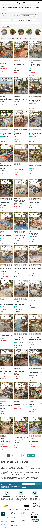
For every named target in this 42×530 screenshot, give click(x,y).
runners (9, 38)
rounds (5, 38)
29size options (31, 131)
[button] (3, 20)
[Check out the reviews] (35, 520)
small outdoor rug (31, 471)
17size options (2, 266)
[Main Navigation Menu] (1, 2)
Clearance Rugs (9, 7)
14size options (31, 401)
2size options (16, 62)
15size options (31, 200)
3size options (16, 301)
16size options (31, 62)
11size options (17, 131)
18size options (31, 299)
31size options (2, 200)
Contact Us (23, 512)
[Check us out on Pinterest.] (38, 514)
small (13, 38)
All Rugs (2, 5)
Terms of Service (32, 488)
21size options (17, 96)
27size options (2, 131)
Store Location (13, 517)
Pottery (18, 5)
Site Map (12, 518)
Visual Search (35, 5)
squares (17, 38)
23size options (17, 198)
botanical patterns (4, 469)
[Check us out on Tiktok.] (35, 514)
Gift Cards (3, 7)
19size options (2, 163)
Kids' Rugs (15, 7)
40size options (31, 231)
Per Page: (36, 14)
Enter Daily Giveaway (14, 524)
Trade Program (13, 522)
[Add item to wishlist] (12, 42)
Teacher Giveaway (14, 525)
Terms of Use (3, 517)
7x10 (21, 38)
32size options (17, 266)
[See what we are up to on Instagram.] (33, 514)
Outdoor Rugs (8, 5)
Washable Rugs (29, 5)
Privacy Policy (24, 487)
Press (22, 521)
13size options (17, 368)
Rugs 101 (22, 517)
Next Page (31, 455)
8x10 (30, 38)
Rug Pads (23, 5)
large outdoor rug (20, 472)
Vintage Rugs (21, 7)
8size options (2, 233)
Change (18, 15)
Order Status (23, 513)
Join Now (38, 484)
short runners (25, 38)
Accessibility (23, 520)
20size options (31, 98)
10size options (2, 96)
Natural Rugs (36, 7)
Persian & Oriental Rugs (28, 7)
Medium (34, 38)
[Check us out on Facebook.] (31, 514)
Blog (11, 516)
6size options (2, 301)
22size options (2, 368)
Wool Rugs (14, 5)
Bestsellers (12, 521)
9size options (2, 438)
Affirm (12, 520)
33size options (3, 60)
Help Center (23, 516)
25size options (17, 336)
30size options (31, 163)
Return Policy (23, 518)
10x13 (38, 38)
